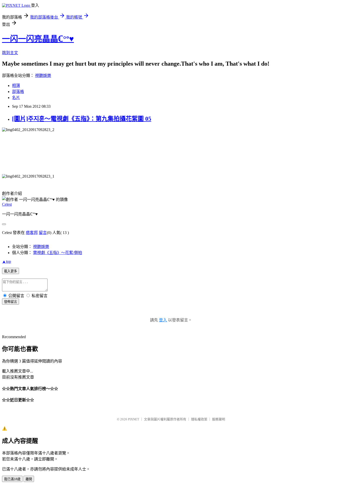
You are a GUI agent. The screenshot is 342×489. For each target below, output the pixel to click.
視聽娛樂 (43, 75)
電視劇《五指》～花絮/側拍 (57, 253)
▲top (6, 261)
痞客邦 (32, 232)
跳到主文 (10, 53)
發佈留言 (10, 302)
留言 (43, 232)
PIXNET (133, 419)
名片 (16, 97)
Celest (7, 204)
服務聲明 (218, 419)
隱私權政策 (199, 419)
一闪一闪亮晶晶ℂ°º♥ (38, 38)
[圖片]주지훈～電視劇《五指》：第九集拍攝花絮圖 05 (81, 118)
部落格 (18, 91)
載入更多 (10, 271)
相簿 (16, 85)
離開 (29, 479)
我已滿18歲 (12, 479)
